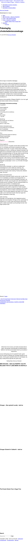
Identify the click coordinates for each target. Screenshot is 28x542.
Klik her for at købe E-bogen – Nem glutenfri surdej (12, 1)
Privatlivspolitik (10, 540)
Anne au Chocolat (4, 10)
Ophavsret (20, 538)
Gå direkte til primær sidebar (9, 8)
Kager (6, 296)
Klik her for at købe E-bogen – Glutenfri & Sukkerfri (12, 2)
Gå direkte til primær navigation (10, 5)
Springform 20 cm (4, 141)
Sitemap (16, 540)
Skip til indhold (6, 6)
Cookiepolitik (3, 540)
